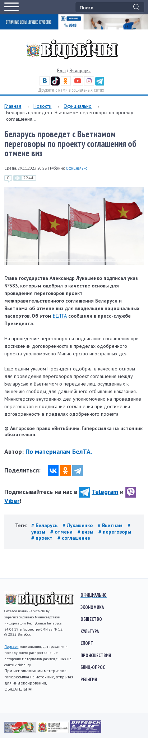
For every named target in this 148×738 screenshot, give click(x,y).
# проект (42, 538)
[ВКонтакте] (53, 470)
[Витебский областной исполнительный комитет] (53, 731)
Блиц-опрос (92, 667)
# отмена (62, 532)
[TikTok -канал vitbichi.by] (55, 84)
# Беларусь (45, 525)
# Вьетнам (111, 525)
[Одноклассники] (65, 470)
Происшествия (95, 655)
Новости (42, 106)
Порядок (11, 646)
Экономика (92, 607)
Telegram (105, 492)
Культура (89, 631)
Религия (88, 679)
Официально (78, 106)
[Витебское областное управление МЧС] (85, 731)
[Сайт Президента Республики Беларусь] (20, 731)
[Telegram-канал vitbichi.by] (99, 84)
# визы (86, 532)
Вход (61, 71)
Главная (12, 106)
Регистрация (80, 71)
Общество (91, 619)
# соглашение (73, 538)
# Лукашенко (78, 525)
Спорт (86, 643)
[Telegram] (77, 470)
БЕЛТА (60, 316)
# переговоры (114, 532)
